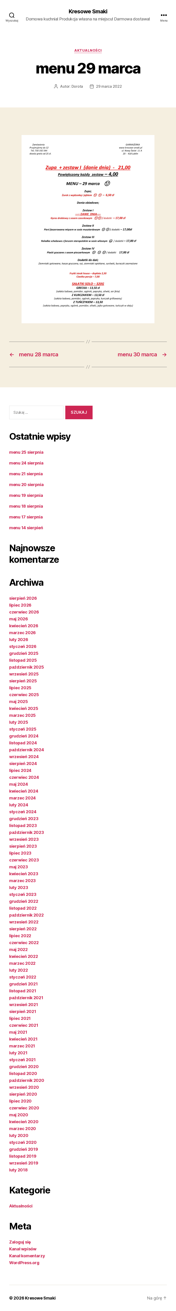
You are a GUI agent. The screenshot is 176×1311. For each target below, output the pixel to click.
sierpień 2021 (22, 1011)
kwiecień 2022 (23, 956)
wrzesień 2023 (24, 839)
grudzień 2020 (24, 1066)
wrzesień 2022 (23, 922)
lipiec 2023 (20, 853)
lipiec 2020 (20, 1101)
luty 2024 (18, 804)
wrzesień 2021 (23, 1004)
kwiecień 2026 (23, 625)
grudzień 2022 (23, 901)
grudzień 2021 (23, 984)
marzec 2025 (22, 715)
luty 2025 (18, 722)
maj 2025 (18, 701)
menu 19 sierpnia (26, 495)
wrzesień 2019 (23, 1163)
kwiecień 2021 (23, 1039)
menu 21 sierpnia (26, 473)
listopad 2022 (23, 908)
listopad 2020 (23, 1073)
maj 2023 (18, 866)
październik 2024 (26, 749)
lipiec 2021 (20, 1018)
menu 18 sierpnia (26, 506)
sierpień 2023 (23, 846)
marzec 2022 (22, 963)
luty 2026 (18, 639)
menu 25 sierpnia (26, 452)
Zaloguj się (20, 1242)
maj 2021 (18, 1032)
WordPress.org (24, 1262)
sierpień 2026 (23, 598)
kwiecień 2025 (23, 708)
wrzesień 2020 (24, 1087)
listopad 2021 (22, 990)
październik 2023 (26, 832)
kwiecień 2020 (23, 1121)
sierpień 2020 (23, 1094)
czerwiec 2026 (24, 612)
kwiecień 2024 (23, 791)
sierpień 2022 (23, 928)
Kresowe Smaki (88, 11)
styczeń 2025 (22, 729)
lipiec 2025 (20, 687)
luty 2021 (18, 1052)
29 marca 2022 (109, 86)
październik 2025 (26, 667)
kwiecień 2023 (23, 873)
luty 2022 (18, 970)
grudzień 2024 (23, 736)
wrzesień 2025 (24, 674)
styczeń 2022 (22, 977)
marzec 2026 (22, 632)
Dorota (77, 86)
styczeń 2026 (22, 646)
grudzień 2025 (23, 653)
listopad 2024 (23, 742)
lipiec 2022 (20, 935)
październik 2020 (26, 1080)
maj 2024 (18, 784)
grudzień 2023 (23, 818)
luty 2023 (18, 887)
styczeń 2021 (22, 1059)
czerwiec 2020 (24, 1108)
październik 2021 (26, 997)
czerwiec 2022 (24, 942)
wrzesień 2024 (24, 756)
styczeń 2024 (22, 811)
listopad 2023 (23, 825)
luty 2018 (18, 1170)
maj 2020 (18, 1114)
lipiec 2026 (20, 605)
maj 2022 (18, 949)
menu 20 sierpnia (26, 484)
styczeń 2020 (23, 1142)
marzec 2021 (22, 1046)
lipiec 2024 (20, 770)
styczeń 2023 (22, 894)
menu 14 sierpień (26, 527)
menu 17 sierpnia (26, 517)
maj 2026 (18, 618)
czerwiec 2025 (24, 694)
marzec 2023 (22, 880)
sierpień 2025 (23, 680)
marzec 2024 (22, 798)
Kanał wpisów (22, 1248)
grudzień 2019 (23, 1149)
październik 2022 (26, 915)
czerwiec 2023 (24, 860)
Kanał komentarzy (27, 1255)
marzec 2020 (22, 1128)
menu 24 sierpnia (26, 463)
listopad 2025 (23, 660)
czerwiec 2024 (24, 777)
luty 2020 (18, 1135)
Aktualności (88, 50)
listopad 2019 (22, 1156)
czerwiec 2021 (23, 1025)
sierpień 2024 (23, 763)
